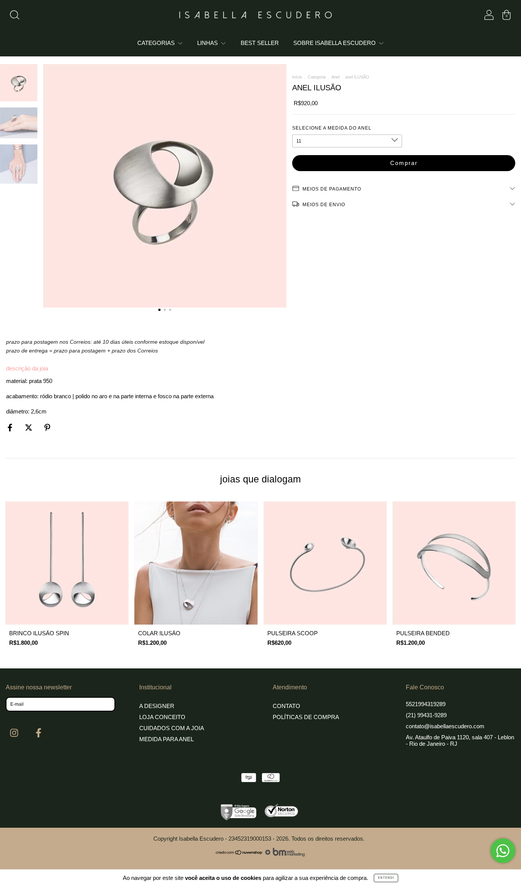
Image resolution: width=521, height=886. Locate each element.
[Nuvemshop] (239, 854)
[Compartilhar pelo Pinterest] (47, 427)
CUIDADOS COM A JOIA (171, 728)
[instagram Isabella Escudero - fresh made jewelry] (15, 733)
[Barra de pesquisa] (14, 16)
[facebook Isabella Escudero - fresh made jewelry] (38, 733)
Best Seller (260, 43)
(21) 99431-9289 (426, 715)
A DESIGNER (156, 706)
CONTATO (286, 706)
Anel (335, 77)
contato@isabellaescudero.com (445, 726)
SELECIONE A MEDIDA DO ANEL (331, 128)
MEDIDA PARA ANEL (166, 739)
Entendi (386, 878)
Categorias (156, 43)
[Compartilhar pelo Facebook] (10, 427)
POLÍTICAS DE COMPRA (306, 717)
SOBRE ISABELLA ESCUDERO (335, 43)
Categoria (317, 77)
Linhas (208, 43)
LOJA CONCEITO (162, 717)
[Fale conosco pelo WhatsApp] (502, 850)
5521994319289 (425, 704)
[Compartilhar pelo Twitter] (29, 427)
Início (297, 77)
